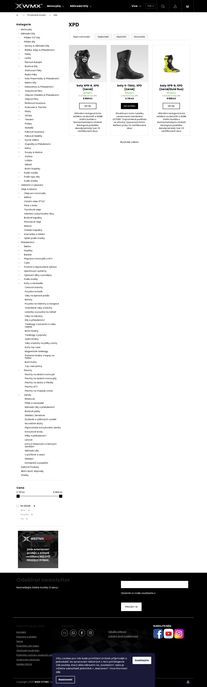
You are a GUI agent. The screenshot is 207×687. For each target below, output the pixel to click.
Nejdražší (121, 36)
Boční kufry (31, 362)
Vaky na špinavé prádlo (37, 295)
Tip (24, 518)
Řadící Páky (31, 74)
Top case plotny (33, 366)
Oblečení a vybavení (32, 185)
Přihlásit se (131, 606)
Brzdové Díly (31, 66)
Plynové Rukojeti (33, 62)
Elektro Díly (30, 82)
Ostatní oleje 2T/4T (34, 201)
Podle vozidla (31, 172)
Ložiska (28, 160)
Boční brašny (31, 330)
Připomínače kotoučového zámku (43, 427)
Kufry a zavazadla (33, 283)
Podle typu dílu (32, 176)
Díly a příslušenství (35, 320)
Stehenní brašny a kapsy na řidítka (39, 357)
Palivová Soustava (34, 131)
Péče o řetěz (30, 205)
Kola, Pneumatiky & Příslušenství (42, 78)
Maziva (27, 225)
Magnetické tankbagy (36, 351)
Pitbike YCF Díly (32, 37)
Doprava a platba (26, 636)
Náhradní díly (32, 450)
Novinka (26, 514)
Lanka (28, 58)
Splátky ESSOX (24, 664)
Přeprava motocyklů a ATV (38, 258)
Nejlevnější (103, 36)
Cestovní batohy (34, 287)
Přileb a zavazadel (34, 403)
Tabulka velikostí (117, 631)
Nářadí (28, 164)
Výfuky (28, 115)
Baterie (28, 254)
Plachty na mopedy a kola (39, 390)
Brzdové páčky (32, 411)
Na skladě (27, 505)
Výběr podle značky (34, 238)
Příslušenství (27, 242)
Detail (87, 106)
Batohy (28, 299)
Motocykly (26, 29)
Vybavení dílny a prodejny (38, 275)
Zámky (27, 394)
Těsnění (29, 119)
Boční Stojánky (32, 168)
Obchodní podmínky (27, 650)
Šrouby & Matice (33, 152)
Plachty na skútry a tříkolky (39, 382)
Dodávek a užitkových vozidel (40, 419)
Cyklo (27, 262)
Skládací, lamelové (35, 415)
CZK (149, 5)
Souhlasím (142, 660)
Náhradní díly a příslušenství (40, 407)
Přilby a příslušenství (35, 435)
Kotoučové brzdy (34, 431)
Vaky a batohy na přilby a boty (41, 343)
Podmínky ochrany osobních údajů (35, 655)
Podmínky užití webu (27, 645)
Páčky (28, 54)
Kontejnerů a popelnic (36, 462)
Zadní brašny (32, 339)
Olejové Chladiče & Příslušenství (42, 95)
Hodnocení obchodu (28, 659)
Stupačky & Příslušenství (38, 144)
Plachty (28, 370)
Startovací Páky (33, 70)
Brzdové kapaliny (33, 217)
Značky (24, 475)
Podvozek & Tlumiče (35, 107)
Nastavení (65, 679)
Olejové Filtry (31, 99)
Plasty (28, 111)
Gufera (28, 156)
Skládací (29, 458)
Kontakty (21, 632)
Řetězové (30, 398)
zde (58, 672)
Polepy (28, 123)
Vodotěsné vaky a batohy (38, 307)
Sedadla (29, 127)
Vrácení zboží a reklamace (123, 636)
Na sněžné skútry (34, 423)
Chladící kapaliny (33, 230)
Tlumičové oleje (32, 209)
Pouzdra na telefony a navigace (42, 303)
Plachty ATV (31, 386)
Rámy (28, 148)
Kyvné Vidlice (32, 139)
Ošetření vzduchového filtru (39, 213)
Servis (19, 641)
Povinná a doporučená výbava (40, 266)
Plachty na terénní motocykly (41, 378)
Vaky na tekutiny (34, 316)
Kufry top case (32, 347)
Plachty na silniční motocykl (40, 374)
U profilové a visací (35, 454)
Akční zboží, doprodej (32, 471)
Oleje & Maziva (29, 189)
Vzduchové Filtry (33, 90)
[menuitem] (55, 6)
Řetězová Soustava (35, 103)
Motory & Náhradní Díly (37, 45)
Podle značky (31, 180)
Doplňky (28, 250)
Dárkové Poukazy (30, 467)
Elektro (27, 246)
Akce (25, 510)
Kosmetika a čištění (34, 234)
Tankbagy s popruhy (36, 335)
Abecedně (139, 36)
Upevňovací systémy (35, 271)
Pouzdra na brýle (34, 291)
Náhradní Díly (28, 33)
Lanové (28, 439)
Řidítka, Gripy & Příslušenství (40, 49)
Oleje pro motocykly (35, 193)
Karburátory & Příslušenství (39, 86)
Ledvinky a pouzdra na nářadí (40, 311)
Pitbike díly (29, 41)
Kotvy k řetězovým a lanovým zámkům (41, 445)
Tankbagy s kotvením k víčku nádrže (40, 325)
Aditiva (27, 197)
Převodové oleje (32, 221)
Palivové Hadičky (33, 135)
